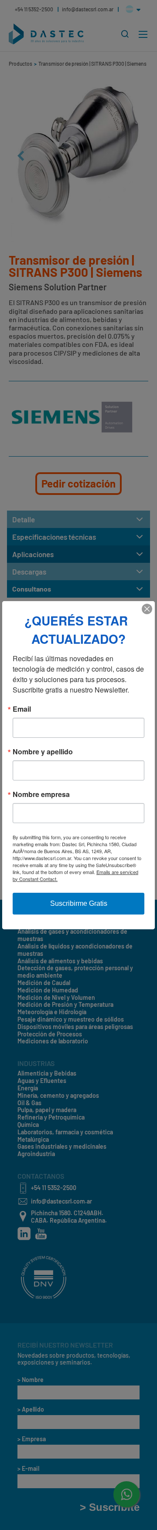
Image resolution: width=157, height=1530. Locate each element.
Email (22, 709)
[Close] (147, 609)
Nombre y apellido (43, 751)
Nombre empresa (41, 794)
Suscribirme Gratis (78, 903)
